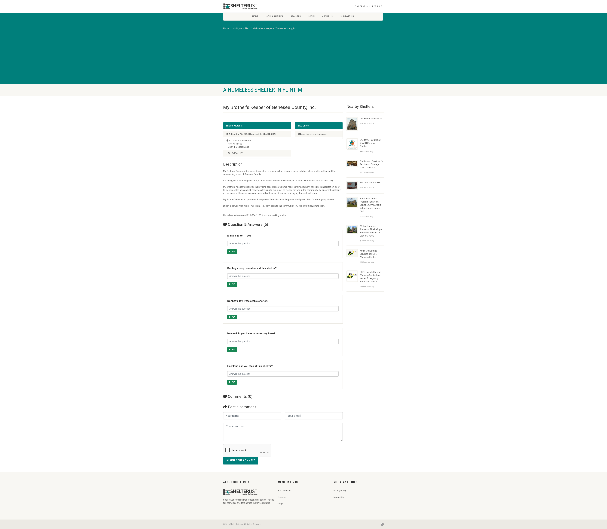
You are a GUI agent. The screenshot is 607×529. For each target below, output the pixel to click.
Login (311, 16)
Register (296, 16)
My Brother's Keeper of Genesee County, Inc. (275, 28)
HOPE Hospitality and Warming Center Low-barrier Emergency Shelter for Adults (370, 277)
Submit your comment (240, 460)
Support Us (347, 16)
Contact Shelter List (368, 6)
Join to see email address (314, 134)
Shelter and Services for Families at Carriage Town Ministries (372, 164)
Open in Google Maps (238, 147)
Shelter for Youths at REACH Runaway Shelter (370, 143)
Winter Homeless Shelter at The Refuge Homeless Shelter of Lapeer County (371, 231)
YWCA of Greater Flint (370, 182)
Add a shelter (274, 16)
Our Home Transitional (371, 118)
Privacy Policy (339, 490)
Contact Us (338, 497)
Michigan (237, 28)
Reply (232, 252)
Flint (247, 28)
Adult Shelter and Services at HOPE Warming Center (368, 253)
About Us (327, 16)
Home (255, 16)
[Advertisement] (303, 60)
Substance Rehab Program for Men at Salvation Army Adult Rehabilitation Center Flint (370, 204)
